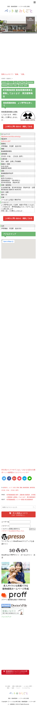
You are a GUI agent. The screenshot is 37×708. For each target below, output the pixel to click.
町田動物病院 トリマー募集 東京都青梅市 (20, 499)
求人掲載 (7, 686)
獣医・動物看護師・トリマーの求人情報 (18, 698)
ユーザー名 (5, 522)
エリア (11, 487)
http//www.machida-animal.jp (10, 136)
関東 (18, 487)
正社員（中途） (5, 490)
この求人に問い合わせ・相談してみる (18, 126)
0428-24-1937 (6, 141)
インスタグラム (26, 688)
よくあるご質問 (28, 686)
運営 (8, 688)
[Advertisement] (18, 54)
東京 (14, 487)
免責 (13, 688)
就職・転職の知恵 (16, 686)
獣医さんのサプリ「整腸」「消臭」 (13, 74)
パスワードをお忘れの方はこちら (12, 531)
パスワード (5, 526)
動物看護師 (26, 487)
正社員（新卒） (15, 490)
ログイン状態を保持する (11, 529)
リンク (18, 688)
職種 (21, 487)
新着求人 (5, 487)
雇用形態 (32, 487)
